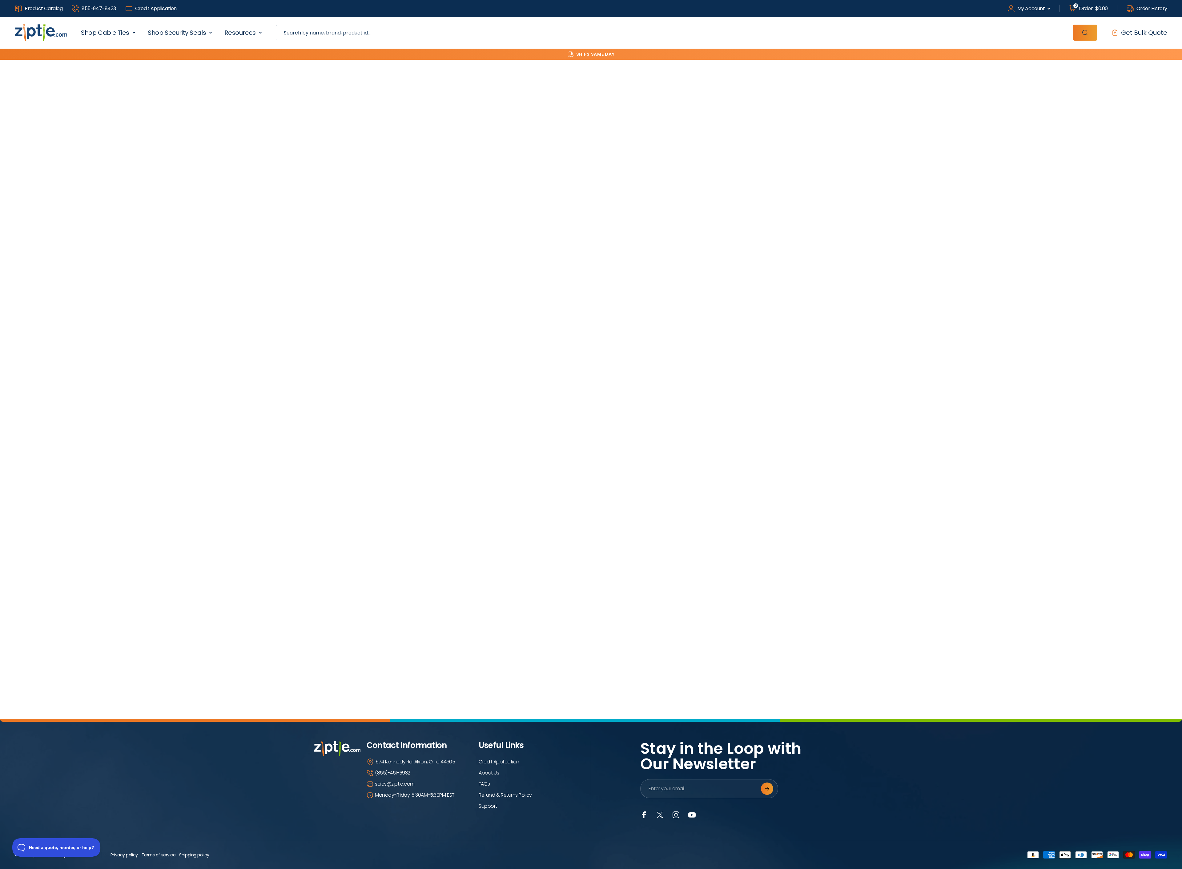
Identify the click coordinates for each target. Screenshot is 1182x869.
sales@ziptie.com (395, 783)
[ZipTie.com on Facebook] (644, 815)
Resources (239, 32)
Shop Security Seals (177, 32)
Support (488, 806)
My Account (1031, 8)
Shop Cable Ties (105, 32)
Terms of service (159, 855)
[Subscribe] (767, 789)
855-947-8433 (99, 8)
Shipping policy (194, 855)
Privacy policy (124, 855)
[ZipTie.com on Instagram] (676, 815)
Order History (1151, 8)
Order (1091, 8)
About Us (489, 772)
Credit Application (156, 8)
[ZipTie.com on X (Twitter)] (660, 815)
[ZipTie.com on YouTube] (692, 815)
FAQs (484, 783)
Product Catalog (43, 8)
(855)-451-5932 (392, 772)
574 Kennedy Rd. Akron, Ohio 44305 (415, 761)
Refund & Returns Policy (505, 795)
